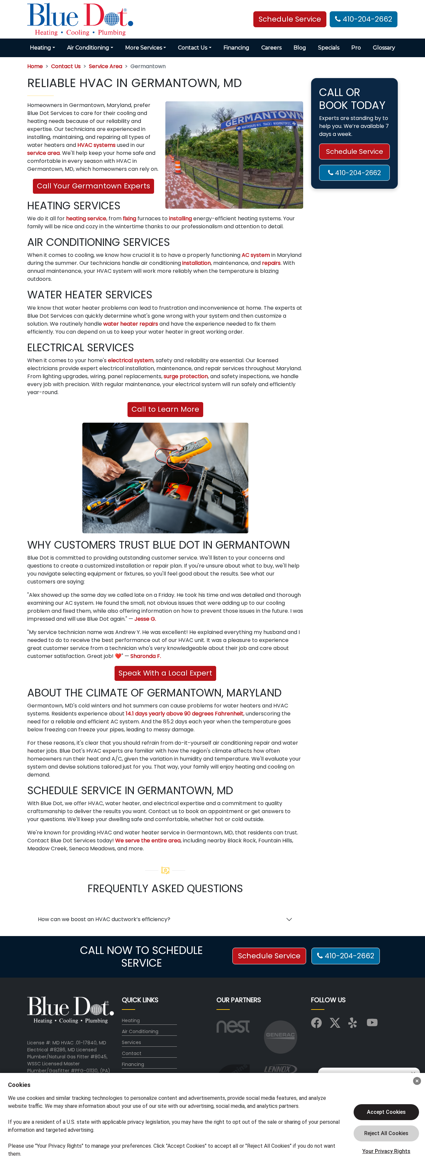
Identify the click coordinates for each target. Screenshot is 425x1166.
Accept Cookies (386, 1112)
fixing (129, 218)
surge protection (186, 376)
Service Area (105, 66)
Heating (131, 1020)
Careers (271, 48)
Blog (300, 48)
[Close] (417, 1081)
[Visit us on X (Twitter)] (335, 1025)
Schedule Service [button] (290, 19)
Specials (328, 48)
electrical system (130, 360)
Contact (131, 1053)
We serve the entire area (148, 840)
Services (131, 1042)
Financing (236, 48)
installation (196, 263)
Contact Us (66, 66)
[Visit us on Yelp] (353, 1025)
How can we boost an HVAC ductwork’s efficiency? (104, 919)
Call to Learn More (165, 409)
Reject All (386, 1133)
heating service (86, 218)
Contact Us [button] (192, 48)
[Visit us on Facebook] (316, 1025)
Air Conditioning (140, 1031)
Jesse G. (145, 619)
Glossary (384, 48)
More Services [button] (143, 48)
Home (35, 66)
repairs (271, 263)
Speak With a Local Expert (165, 673)
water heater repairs (130, 324)
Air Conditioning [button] (88, 48)
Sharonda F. (145, 656)
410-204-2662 (366, 19)
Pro (356, 48)
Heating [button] (40, 48)
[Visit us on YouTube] (372, 1025)
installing (180, 218)
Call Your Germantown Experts (93, 186)
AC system (256, 255)
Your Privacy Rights (386, 1151)
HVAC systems (96, 145)
